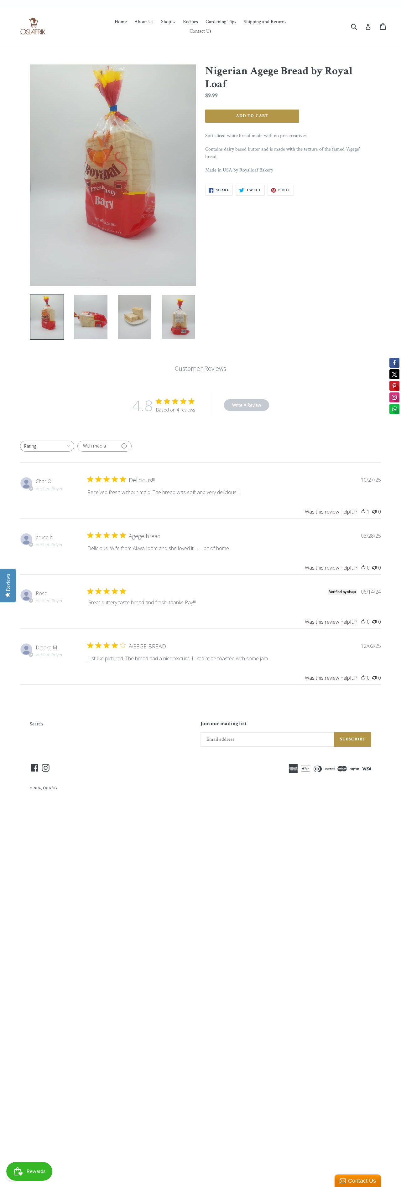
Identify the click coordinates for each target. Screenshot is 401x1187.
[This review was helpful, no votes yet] (363, 567)
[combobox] (47, 446)
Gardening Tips (221, 21)
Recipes (190, 21)
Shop (170, 21)
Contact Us (200, 31)
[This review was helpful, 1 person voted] (363, 511)
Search (36, 724)
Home (121, 21)
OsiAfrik (50, 788)
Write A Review (246, 405)
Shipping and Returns (265, 21)
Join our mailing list (223, 723)
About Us (144, 21)
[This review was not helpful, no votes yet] (374, 511)
